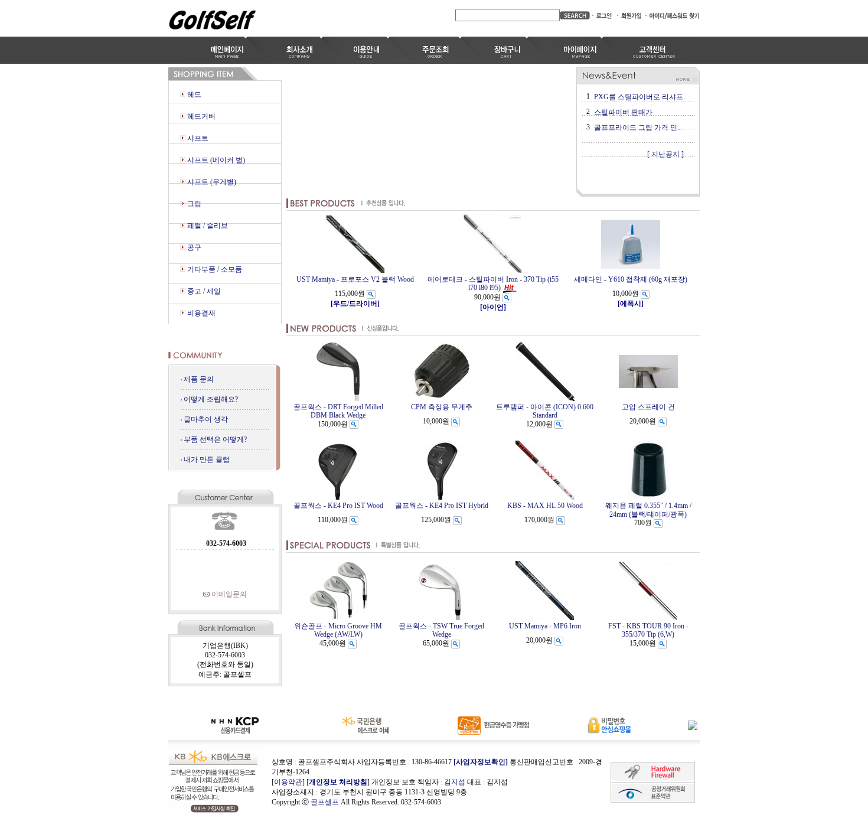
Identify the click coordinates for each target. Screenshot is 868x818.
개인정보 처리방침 (338, 782)
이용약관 (288, 782)
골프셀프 (325, 802)
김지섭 (454, 782)
